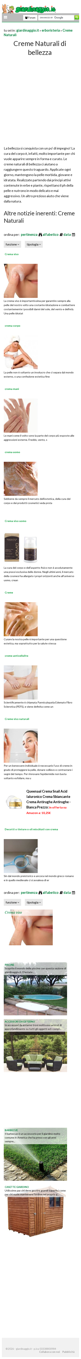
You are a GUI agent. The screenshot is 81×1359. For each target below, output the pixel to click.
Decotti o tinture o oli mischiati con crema (31, 829)
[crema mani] (21, 415)
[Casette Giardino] (35, 1210)
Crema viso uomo (15, 521)
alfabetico (51, 234)
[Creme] (21, 619)
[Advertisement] (40, 99)
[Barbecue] (35, 1154)
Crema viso (12, 254)
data (67, 234)
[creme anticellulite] (21, 682)
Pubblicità (68, 1351)
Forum (31, 17)
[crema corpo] (21, 352)
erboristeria (51, 30)
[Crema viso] (21, 280)
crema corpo (12, 325)
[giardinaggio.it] (29, 9)
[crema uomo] (21, 478)
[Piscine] (35, 988)
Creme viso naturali (17, 718)
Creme (9, 592)
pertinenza (29, 234)
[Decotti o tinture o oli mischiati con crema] (21, 855)
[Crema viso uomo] (21, 547)
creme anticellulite (16, 655)
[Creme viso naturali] (21, 745)
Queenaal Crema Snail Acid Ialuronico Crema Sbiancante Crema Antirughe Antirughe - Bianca (48, 802)
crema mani (12, 388)
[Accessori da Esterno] (35, 1045)
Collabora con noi (49, 1351)
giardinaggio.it (27, 30)
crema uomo (12, 452)
